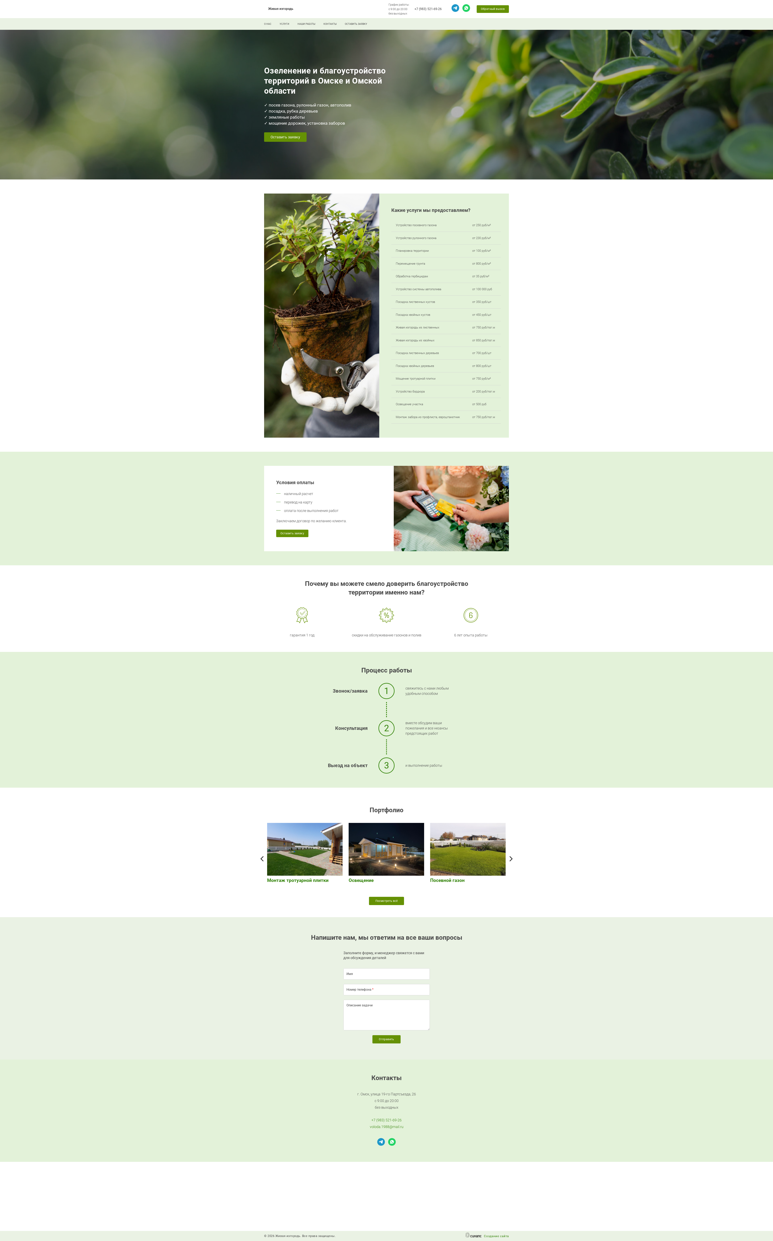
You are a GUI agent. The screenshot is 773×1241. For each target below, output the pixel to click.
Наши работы (306, 24)
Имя (349, 974)
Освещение (361, 880)
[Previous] (262, 858)
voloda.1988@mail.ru (386, 1127)
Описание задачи (359, 1005)
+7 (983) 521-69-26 (428, 9)
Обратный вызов (493, 8)
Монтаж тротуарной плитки (298, 880)
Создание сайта (496, 1236)
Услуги (284, 24)
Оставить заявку (356, 24)
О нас (267, 24)
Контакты (330, 24)
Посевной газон (447, 880)
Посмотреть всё (386, 900)
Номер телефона (358, 989)
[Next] (510, 858)
